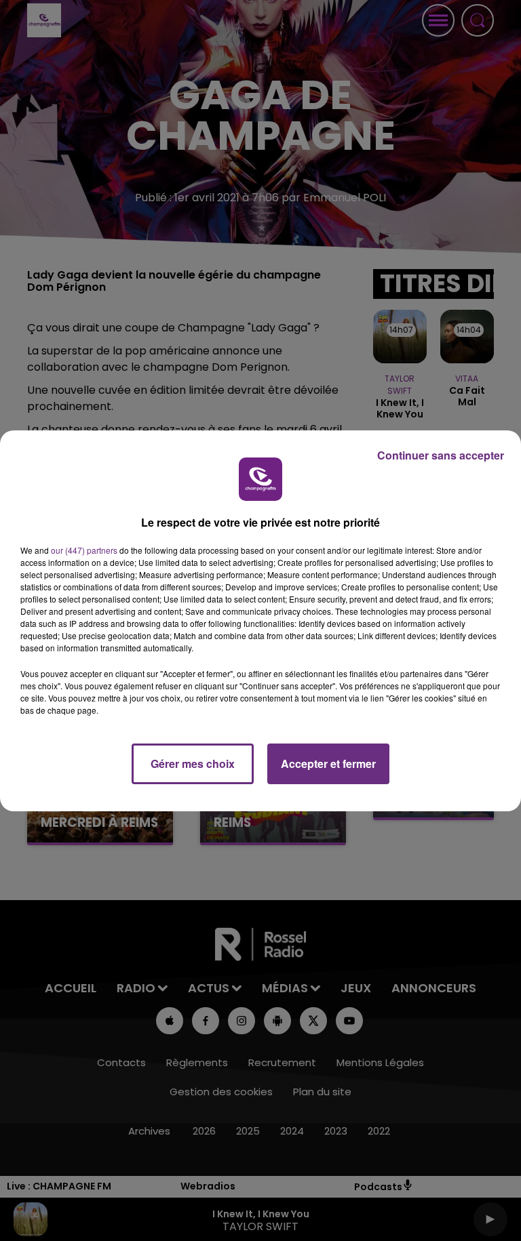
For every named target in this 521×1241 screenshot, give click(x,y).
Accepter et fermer (328, 763)
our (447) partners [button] (84, 550)
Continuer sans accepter (440, 455)
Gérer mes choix (193, 763)
